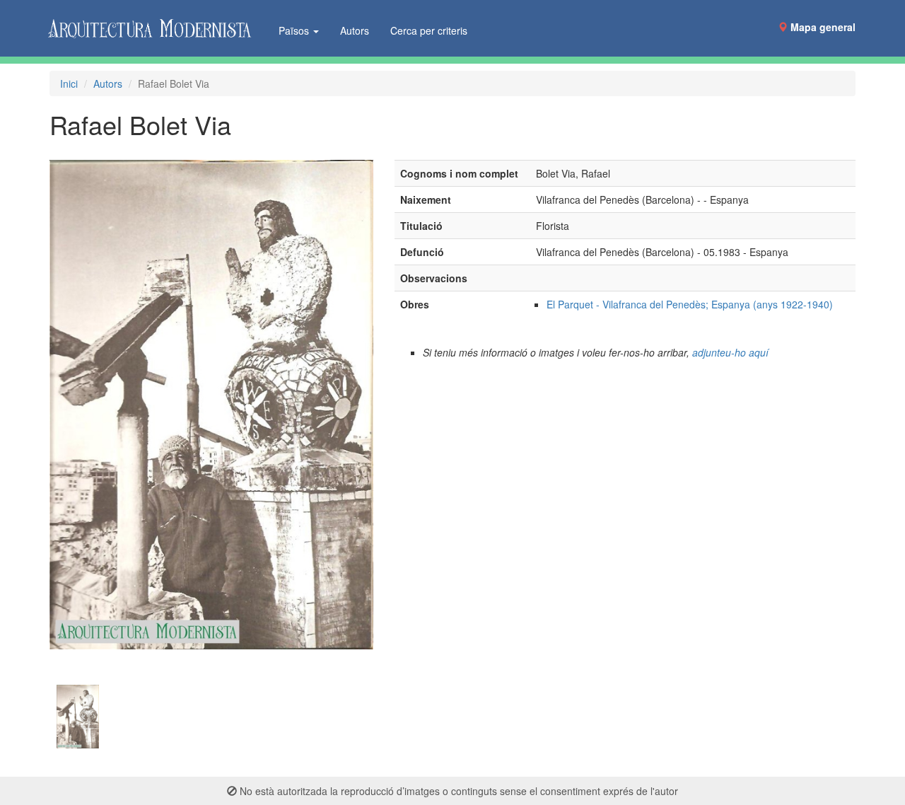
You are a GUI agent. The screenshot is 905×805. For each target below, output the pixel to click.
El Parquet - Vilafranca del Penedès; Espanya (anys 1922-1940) (690, 304)
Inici (69, 83)
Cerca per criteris (428, 30)
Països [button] (295, 30)
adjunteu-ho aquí (730, 352)
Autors (354, 30)
